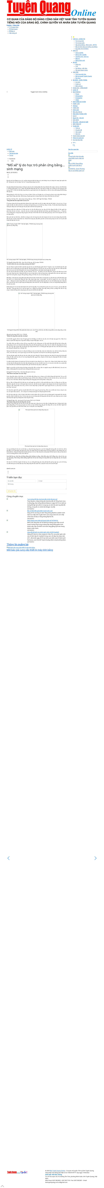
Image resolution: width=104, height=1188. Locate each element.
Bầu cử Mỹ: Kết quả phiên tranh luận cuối (39, 511)
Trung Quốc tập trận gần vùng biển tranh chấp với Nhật (76, 158)
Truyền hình (14, 27)
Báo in (13, 31)
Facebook (12, 159)
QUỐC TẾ (9, 149)
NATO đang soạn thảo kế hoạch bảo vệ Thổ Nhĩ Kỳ (42, 520)
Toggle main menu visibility (39, 92)
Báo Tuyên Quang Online (57, 1171)
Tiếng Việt (16, 25)
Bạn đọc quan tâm (73, 149)
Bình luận (11, 151)
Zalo (12, 161)
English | (10, 25)
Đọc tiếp (70, 153)
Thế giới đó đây (13, 153)
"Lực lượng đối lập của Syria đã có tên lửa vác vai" (42, 499)
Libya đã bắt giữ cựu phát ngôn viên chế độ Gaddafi (43, 532)
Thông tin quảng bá (17, 544)
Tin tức (11, 155)
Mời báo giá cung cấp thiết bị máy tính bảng (30, 549)
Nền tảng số (13, 33)
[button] (85, 142)
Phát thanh (14, 29)
